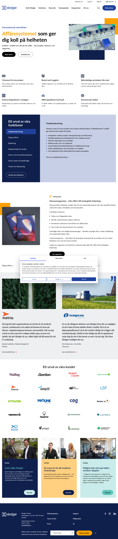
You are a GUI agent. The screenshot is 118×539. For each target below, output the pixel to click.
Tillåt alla (83, 279)
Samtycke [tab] (33, 258)
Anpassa (58, 279)
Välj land (110, 1)
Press (49, 524)
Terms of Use (51, 519)
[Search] (98, 8)
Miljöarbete (77, 519)
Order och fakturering (16, 166)
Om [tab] (85, 258)
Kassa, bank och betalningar (18, 160)
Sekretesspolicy (52, 513)
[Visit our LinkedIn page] (115, 513)
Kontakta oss (79, 1)
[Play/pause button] (113, 48)
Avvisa (34, 279)
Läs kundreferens (8, 352)
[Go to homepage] (9, 7)
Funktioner (42, 8)
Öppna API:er (13, 137)
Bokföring (12, 143)
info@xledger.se (26, 525)
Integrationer (76, 8)
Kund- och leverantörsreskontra (20, 155)
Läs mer (29, 492)
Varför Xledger (30, 8)
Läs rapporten (57, 254)
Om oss (86, 8)
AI (73, 524)
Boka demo (109, 8)
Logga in (89, 1)
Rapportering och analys (17, 149)
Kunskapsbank (64, 8)
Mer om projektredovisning (56, 157)
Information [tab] (59, 258)
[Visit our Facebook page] (105, 513)
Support (99, 1)
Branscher (52, 8)
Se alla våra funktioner (16, 175)
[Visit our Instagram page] (110, 513)
